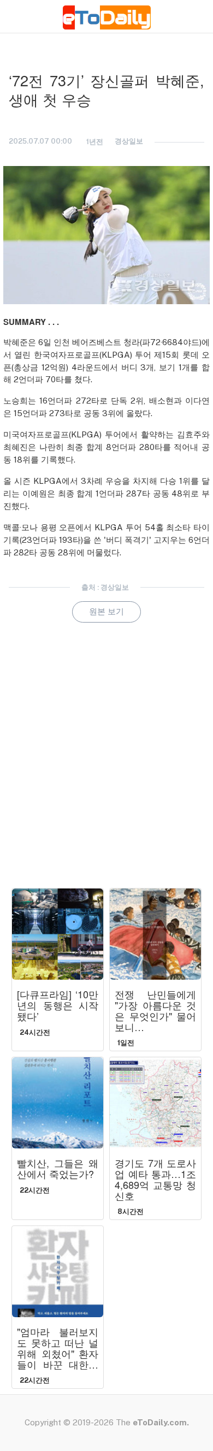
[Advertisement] (106, 770)
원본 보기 (106, 611)
